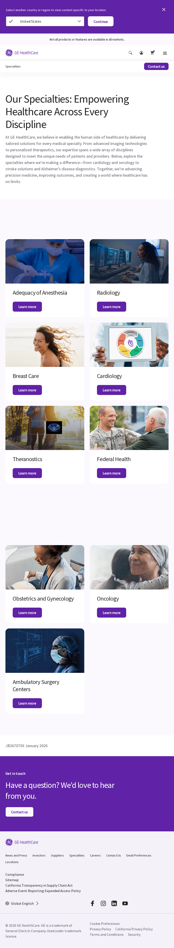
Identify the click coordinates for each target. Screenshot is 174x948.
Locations (12, 862)
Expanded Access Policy (63, 890)
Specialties (77, 855)
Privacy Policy (100, 929)
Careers (95, 855)
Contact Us (113, 855)
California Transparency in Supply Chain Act (39, 885)
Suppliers (57, 855)
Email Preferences (138, 855)
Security (134, 934)
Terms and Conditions (107, 934)
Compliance (14, 874)
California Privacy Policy (134, 929)
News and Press (16, 855)
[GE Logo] (21, 53)
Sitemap (12, 880)
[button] (130, 52)
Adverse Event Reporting (24, 890)
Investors (39, 855)
